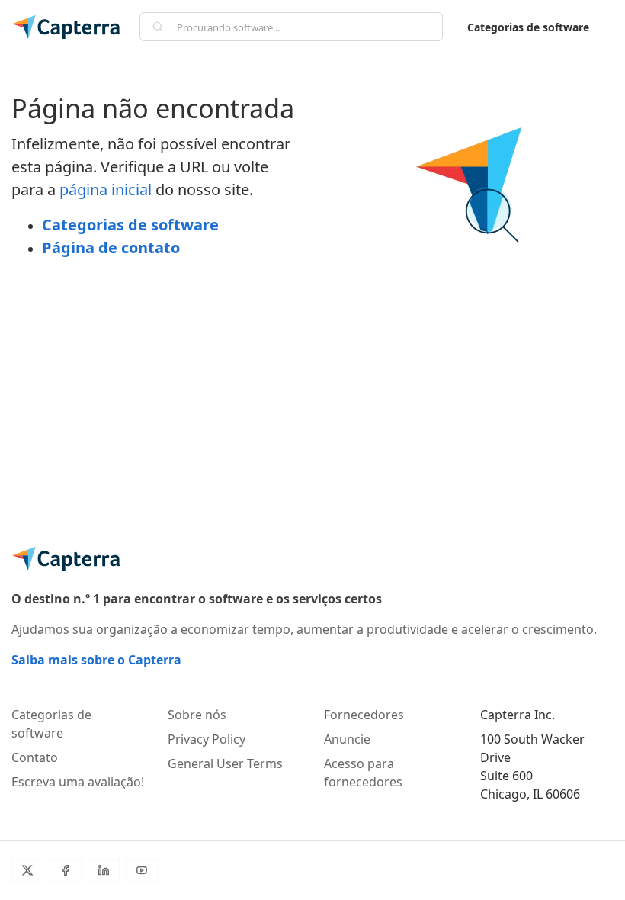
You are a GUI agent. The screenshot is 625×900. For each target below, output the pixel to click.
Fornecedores (364, 714)
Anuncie (347, 739)
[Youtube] (142, 870)
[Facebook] (66, 870)
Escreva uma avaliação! (77, 781)
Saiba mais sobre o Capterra (96, 659)
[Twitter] (27, 870)
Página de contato (111, 247)
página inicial (105, 189)
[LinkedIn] (104, 870)
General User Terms (225, 763)
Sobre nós (197, 714)
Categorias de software (528, 27)
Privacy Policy (206, 739)
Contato (34, 757)
